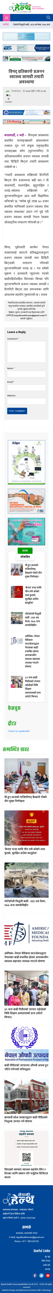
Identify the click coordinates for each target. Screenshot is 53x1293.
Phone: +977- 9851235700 (26, 1241)
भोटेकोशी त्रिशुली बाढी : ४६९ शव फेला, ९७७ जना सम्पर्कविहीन (33, 619)
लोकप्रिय (25, 557)
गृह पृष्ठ (47, 1257)
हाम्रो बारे (46, 1265)
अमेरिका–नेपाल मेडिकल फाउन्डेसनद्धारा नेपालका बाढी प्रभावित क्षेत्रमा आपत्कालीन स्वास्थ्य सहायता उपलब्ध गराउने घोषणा (32, 651)
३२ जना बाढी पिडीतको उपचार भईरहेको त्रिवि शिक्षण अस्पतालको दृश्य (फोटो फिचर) (33, 687)
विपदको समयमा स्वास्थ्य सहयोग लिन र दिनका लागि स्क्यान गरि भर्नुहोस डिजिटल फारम (26, 1173)
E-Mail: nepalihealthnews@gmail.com (26, 1237)
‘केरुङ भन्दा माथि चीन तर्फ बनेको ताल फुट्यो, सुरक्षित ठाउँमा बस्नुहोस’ (33, 595)
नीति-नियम (45, 1261)
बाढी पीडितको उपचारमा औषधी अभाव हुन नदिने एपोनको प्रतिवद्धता (26, 1067)
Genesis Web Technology (40, 1290)
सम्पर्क (47, 1269)
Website (11, 396)
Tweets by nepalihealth (19, 731)
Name (11, 368)
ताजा (25, 550)
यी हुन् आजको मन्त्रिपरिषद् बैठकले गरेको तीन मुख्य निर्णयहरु (33, 571)
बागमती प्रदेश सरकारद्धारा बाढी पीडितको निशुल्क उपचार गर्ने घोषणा (25, 1119)
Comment (13, 339)
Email (10, 382)
